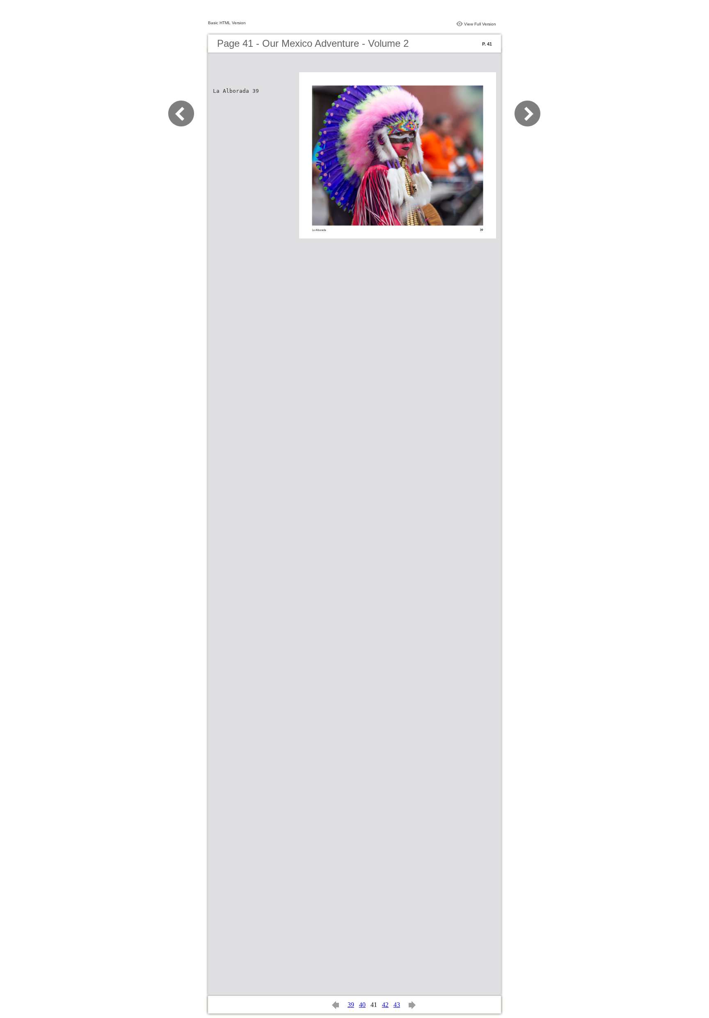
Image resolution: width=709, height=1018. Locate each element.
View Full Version (480, 24)
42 (385, 1004)
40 (362, 1004)
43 (396, 1004)
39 (351, 1004)
